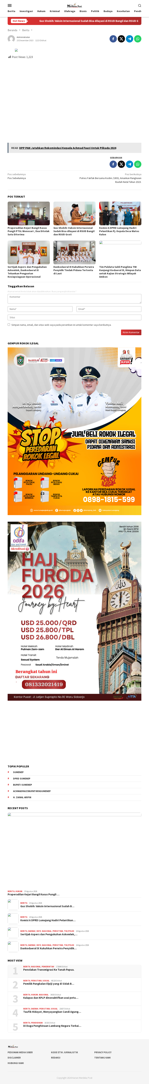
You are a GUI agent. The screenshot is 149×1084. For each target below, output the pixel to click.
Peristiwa (58, 931)
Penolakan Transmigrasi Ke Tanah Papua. (48, 969)
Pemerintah (48, 966)
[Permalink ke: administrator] (11, 38)
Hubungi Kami (16, 1063)
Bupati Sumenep (22, 784)
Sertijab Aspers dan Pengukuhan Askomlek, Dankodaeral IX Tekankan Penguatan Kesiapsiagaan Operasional (27, 271)
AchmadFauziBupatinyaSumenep (32, 791)
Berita (11, 891)
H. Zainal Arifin (22, 797)
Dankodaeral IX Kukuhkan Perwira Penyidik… (48, 948)
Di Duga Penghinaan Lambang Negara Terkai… (52, 1025)
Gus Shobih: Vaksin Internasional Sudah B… (47, 906)
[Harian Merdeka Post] (74, 5)
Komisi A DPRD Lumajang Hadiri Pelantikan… (48, 920)
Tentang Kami (102, 1057)
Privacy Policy (102, 1052)
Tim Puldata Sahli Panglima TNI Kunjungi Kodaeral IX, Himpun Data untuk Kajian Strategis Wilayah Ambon (120, 271)
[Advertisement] (74, 99)
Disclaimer (14, 1057)
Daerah (31, 931)
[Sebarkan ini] (113, 38)
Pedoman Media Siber (20, 1052)
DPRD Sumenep (21, 778)
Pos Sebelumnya (17, 176)
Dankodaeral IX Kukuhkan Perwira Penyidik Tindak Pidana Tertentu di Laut (73, 270)
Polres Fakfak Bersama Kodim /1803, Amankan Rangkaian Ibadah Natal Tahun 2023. (110, 178)
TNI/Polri (69, 931)
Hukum (18, 891)
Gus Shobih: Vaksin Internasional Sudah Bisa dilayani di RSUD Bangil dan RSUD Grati (62, 21)
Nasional (47, 931)
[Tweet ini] (121, 38)
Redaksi (55, 1057)
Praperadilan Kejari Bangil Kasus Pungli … (33, 894)
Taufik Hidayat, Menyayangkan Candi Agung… (52, 1011)
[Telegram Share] (129, 38)
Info (38, 931)
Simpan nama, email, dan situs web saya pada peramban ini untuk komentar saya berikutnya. (61, 324)
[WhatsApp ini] (137, 38)
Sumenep (18, 772)
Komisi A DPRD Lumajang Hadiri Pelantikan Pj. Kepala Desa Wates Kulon (119, 231)
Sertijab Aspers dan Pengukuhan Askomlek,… (48, 934)
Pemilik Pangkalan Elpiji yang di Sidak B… (48, 983)
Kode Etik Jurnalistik (64, 1052)
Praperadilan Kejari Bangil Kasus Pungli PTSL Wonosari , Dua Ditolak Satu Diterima (28, 231)
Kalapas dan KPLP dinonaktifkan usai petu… (50, 997)
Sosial (46, 980)
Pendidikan (37, 1022)
